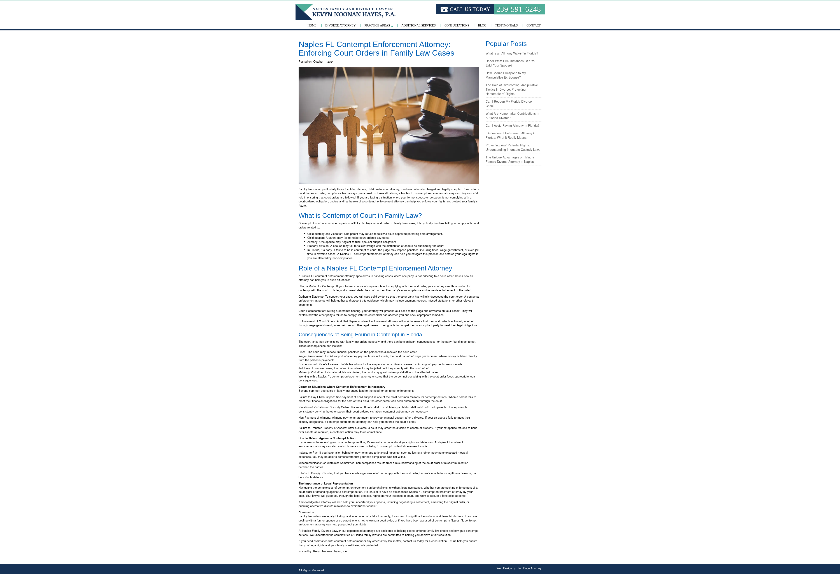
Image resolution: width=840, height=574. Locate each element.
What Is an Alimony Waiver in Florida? (512, 53)
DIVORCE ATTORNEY (340, 25)
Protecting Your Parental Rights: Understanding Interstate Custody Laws (513, 147)
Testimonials (506, 25)
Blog (482, 25)
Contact (534, 25)
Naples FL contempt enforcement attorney (328, 276)
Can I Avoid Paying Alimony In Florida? (512, 125)
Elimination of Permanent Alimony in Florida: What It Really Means (511, 135)
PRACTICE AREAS (377, 25)
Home (312, 25)
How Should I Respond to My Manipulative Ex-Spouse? (506, 75)
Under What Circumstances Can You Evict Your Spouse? (511, 63)
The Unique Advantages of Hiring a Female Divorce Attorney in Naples (510, 159)
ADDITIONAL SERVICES (418, 25)
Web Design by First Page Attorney (519, 568)
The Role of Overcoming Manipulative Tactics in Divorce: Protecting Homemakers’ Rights (512, 89)
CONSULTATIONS (456, 25)
